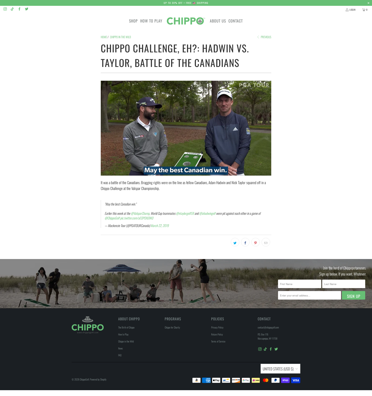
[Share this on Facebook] (245, 242)
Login (353, 9)
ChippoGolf (84, 379)
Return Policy (217, 334)
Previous (265, 37)
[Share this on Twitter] (235, 242)
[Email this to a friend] (266, 242)
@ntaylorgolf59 (185, 213)
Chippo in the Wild (126, 341)
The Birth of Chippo (126, 327)
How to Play (123, 334)
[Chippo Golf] (5, 9)
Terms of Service (218, 341)
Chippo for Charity (172, 327)
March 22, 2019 (160, 225)
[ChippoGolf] (186, 21)
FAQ (119, 355)
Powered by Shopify (98, 379)
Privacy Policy (217, 327)
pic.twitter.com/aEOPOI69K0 (136, 218)
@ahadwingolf (207, 213)
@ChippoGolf (112, 218)
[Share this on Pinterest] (255, 242)
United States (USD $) (278, 368)
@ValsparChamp (140, 213)
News (120, 348)
